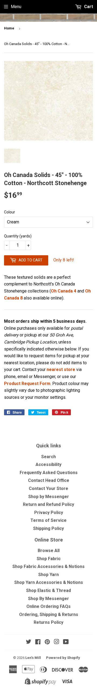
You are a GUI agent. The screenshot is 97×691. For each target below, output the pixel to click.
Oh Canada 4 (63, 291)
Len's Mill (33, 658)
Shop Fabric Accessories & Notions (48, 566)
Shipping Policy (48, 528)
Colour (9, 212)
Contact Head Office (48, 480)
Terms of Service (48, 520)
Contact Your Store (48, 488)
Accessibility (48, 464)
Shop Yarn (48, 574)
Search (48, 456)
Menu (16, 6)
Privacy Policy (48, 512)
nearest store (61, 369)
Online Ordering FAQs (48, 606)
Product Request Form (27, 383)
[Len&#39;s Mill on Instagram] (56, 642)
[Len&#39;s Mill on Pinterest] (47, 642)
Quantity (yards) (18, 236)
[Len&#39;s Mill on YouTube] (66, 642)
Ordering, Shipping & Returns (48, 614)
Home (9, 28)
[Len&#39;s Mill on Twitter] (28, 642)
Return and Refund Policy (48, 504)
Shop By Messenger (48, 598)
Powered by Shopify (63, 658)
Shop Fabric (49, 558)
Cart (88, 6)
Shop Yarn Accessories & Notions (48, 582)
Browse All (49, 550)
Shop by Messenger (48, 496)
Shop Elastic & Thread (48, 590)
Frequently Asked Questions (49, 472)
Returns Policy (48, 622)
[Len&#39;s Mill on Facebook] (38, 642)
